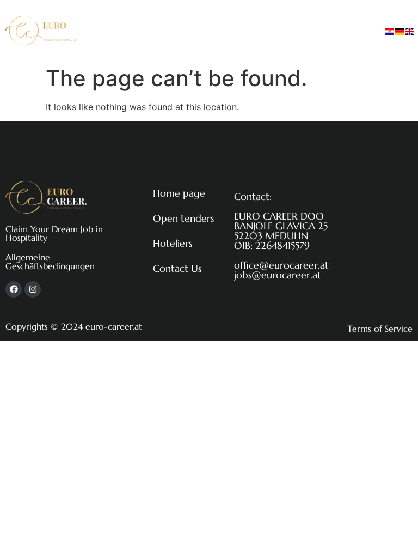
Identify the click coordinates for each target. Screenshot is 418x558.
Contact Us (199, 43)
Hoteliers (272, 17)
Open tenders (205, 17)
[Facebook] (13, 289)
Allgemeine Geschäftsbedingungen (50, 261)
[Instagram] (32, 289)
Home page (133, 17)
